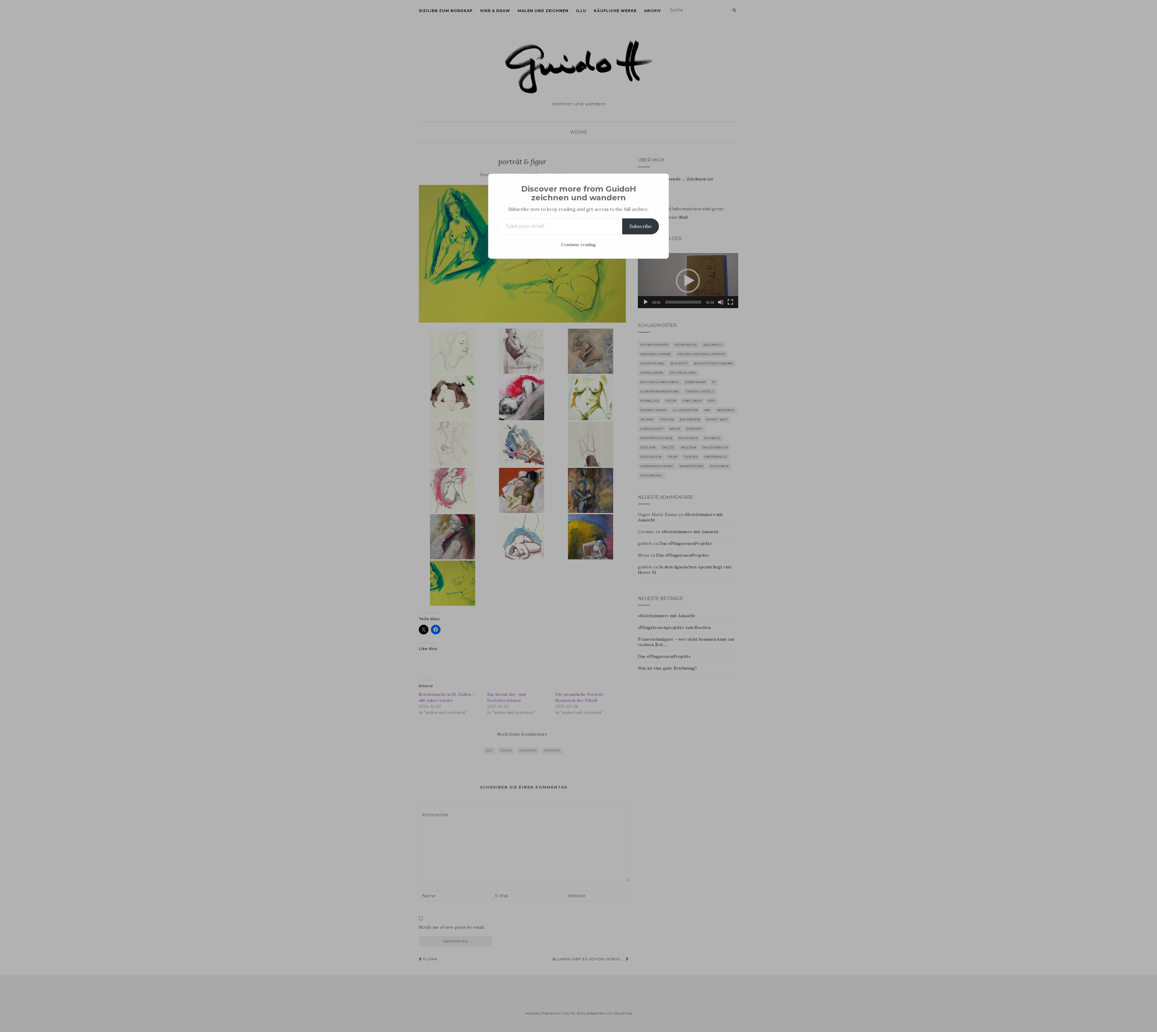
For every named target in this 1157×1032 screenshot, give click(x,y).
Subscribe (640, 226)
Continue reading (578, 244)
